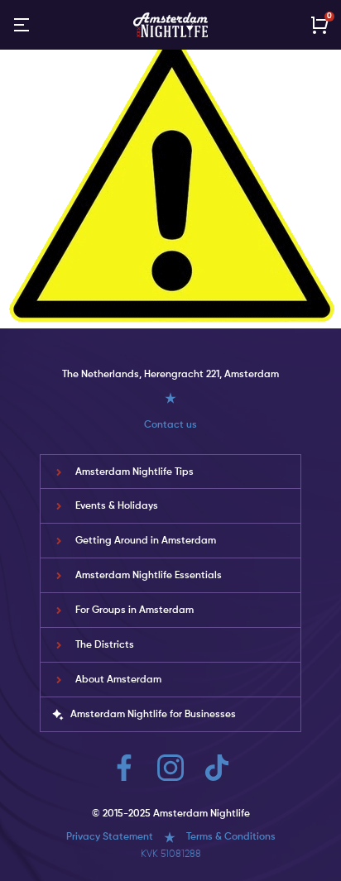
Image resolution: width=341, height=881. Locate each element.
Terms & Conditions (231, 837)
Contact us (170, 425)
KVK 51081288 (171, 854)
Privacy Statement (109, 837)
